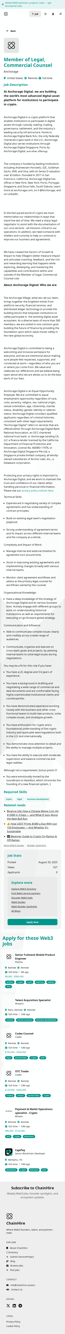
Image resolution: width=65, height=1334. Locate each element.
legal (19, 799)
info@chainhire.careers (22, 1285)
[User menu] (53, 14)
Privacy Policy (13, 1321)
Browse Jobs (16, 1265)
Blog (12, 1261)
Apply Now (32, 922)
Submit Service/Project (21, 1256)
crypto (9, 799)
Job (36, 13)
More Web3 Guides (14, 845)
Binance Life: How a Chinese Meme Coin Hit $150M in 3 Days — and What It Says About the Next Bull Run (33, 814)
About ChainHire (18, 1247)
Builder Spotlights (36, 845)
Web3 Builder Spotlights (24, 906)
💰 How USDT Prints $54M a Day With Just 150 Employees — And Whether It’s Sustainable (32, 827)
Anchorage (11, 71)
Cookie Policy (13, 1326)
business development (38, 799)
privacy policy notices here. (38, 490)
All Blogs (16, 910)
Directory (13, 1252)
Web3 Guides (18, 902)
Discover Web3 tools (22, 897)
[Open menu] (60, 14)
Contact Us (16, 1289)
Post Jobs (14, 1269)
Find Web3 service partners (25, 893)
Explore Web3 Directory (23, 888)
